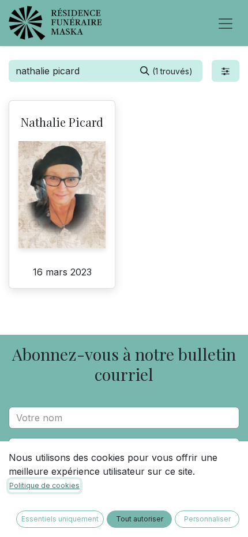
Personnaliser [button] (207, 519)
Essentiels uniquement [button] (60, 519)
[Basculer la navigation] (225, 23)
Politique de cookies (44, 485)
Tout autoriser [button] (139, 519)
